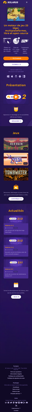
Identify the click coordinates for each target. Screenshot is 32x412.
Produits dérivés (16, 393)
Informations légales (16, 374)
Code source (16, 408)
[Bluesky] (16, 403)
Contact (16, 410)
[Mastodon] (13, 403)
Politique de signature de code (16, 378)
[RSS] (16, 405)
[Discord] (26, 403)
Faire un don (16, 389)
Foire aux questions (16, 371)
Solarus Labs (16, 391)
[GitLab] (5, 403)
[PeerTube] (24, 403)
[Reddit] (19, 403)
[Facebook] (8, 403)
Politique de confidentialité (16, 376)
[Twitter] (11, 403)
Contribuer (16, 387)
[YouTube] (21, 403)
